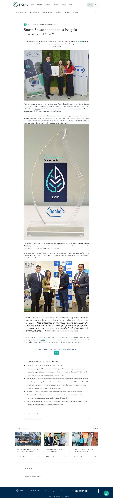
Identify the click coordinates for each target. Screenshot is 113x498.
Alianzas (75, 12)
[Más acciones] (88, 24)
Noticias (67, 12)
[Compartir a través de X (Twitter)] (29, 413)
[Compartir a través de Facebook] (25, 413)
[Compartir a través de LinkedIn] (33, 413)
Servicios (58, 12)
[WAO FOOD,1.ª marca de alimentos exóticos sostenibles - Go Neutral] (85, 439)
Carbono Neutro (47, 12)
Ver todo (95, 428)
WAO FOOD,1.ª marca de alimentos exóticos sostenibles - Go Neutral (84, 450)
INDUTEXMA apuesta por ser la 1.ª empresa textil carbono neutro (27, 450)
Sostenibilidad (34, 12)
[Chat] (106, 493)
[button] (96, 12)
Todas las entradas (20, 12)
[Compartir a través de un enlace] (37, 413)
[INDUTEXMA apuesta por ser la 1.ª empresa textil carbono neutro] (28, 439)
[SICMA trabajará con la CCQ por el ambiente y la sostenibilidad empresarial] (56, 439)
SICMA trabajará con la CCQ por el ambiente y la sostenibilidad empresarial (56, 450)
